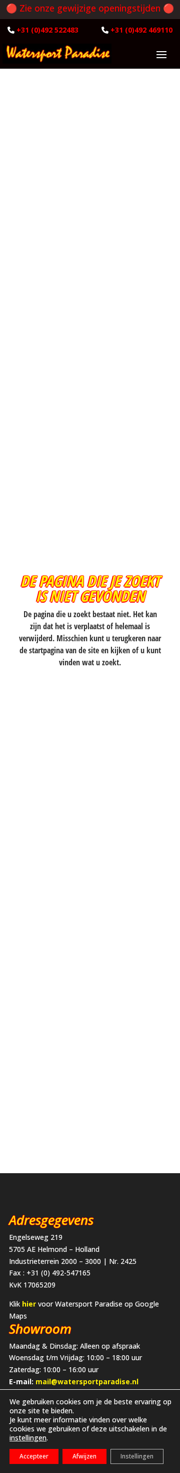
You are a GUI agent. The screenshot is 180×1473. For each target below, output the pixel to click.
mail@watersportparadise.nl (87, 1381)
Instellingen (137, 1456)
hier (29, 1304)
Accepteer (34, 1456)
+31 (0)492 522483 (47, 30)
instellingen (28, 1437)
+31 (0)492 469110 (141, 30)
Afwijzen (84, 1456)
